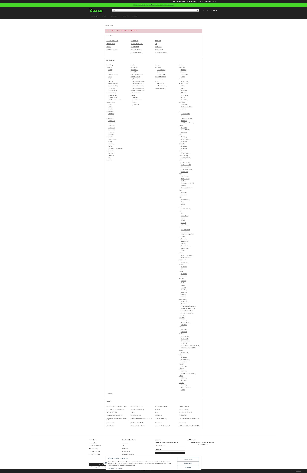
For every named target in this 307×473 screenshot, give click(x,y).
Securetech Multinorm (187, 188)
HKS (180, 211)
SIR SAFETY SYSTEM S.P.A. (138, 425)
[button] (203, 10)
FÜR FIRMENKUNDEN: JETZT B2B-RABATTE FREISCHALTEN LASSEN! (153, 5)
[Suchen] (197, 10)
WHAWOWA (184, 99)
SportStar (183, 294)
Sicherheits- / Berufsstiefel (138, 90)
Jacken (110, 106)
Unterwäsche (110, 150)
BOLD (182, 213)
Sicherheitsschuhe (135, 76)
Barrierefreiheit (134, 40)
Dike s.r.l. (157, 412)
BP (179, 111)
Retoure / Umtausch (211, 1)
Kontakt (201, 1)
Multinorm (111, 79)
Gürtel (110, 141)
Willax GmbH (158, 422)
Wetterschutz (184, 74)
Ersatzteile (135, 97)
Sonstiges (111, 134)
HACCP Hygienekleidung (114, 99)
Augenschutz (111, 123)
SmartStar (183, 290)
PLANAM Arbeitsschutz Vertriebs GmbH (189, 418)
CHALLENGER (184, 215)
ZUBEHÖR (183, 222)
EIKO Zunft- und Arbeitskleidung (115, 415)
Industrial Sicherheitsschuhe (188, 306)
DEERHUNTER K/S (112, 412)
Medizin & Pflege (112, 95)
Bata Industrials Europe (161, 406)
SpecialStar (184, 292)
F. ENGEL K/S (158, 415)
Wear (182, 201)
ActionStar (183, 280)
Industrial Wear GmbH (160, 418)
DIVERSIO (181, 382)
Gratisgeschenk (191, 1)
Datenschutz (119, 468)
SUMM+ (183, 97)
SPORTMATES (184, 95)
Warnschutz (111, 88)
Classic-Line (184, 239)
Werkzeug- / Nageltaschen (115, 148)
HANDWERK (184, 104)
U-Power (181, 368)
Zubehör (110, 109)
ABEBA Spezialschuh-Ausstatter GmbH (117, 406)
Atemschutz (111, 120)
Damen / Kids (184, 248)
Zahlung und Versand (136, 52)
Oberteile (110, 81)
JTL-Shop (298, 471)
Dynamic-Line (184, 241)
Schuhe (157, 81)
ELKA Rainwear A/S (136, 415)
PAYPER (181, 264)
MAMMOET (184, 90)
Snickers (181, 327)
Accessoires (184, 331)
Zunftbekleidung (112, 90)
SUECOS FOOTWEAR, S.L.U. (162, 425)
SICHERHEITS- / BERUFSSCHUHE (190, 345)
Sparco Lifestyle (161, 74)
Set (109, 157)
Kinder (110, 76)
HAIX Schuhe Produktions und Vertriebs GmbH (117, 419)
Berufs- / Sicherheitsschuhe (188, 373)
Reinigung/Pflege (137, 99)
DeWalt (133, 412)
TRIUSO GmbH (110, 425)
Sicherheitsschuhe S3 (138, 86)
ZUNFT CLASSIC (185, 162)
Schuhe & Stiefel (185, 130)
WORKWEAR (184, 343)
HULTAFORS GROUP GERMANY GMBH (189, 425)
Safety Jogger (182, 299)
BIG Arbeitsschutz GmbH (137, 409)
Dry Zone (183, 181)
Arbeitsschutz (110, 118)
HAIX (180, 197)
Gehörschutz (111, 125)
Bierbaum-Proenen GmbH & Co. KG (116, 409)
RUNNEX (181, 278)
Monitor (181, 252)
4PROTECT (182, 67)
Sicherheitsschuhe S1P (138, 81)
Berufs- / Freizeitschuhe (187, 255)
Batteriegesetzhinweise (161, 52)
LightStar (183, 287)
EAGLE (183, 86)
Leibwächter (182, 236)
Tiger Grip (181, 364)
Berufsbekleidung (111, 92)
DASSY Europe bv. (183, 409)
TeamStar (183, 297)
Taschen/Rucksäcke (160, 88)
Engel (180, 190)
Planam (181, 271)
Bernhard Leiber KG (184, 406)
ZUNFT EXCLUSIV (186, 167)
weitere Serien (184, 171)
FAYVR (182, 88)
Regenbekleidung (113, 86)
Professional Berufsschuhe (188, 308)
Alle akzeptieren (188, 459)
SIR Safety (181, 317)
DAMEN (183, 218)
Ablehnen (188, 467)
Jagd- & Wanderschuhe (137, 74)
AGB (156, 43)
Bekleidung (111, 113)
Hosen (110, 72)
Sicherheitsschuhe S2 (138, 83)
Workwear (109, 67)
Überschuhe (136, 104)
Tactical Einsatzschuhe (187, 310)
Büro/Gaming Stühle (160, 76)
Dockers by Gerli (183, 155)
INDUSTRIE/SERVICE (186, 106)
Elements (183, 185)
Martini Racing (160, 72)
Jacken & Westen (113, 74)
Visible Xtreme (185, 176)
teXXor (180, 354)
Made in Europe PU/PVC (187, 183)
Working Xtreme (185, 178)
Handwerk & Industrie (186, 118)
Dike (180, 150)
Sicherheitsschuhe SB (138, 88)
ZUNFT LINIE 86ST (186, 164)
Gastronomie (184, 116)
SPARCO (181, 334)
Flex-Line (183, 243)
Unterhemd (111, 153)
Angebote (109, 393)
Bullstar (181, 125)
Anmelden (170, 453)
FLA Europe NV (183, 415)
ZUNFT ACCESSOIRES (187, 169)
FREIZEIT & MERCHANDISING (188, 348)
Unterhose (111, 155)
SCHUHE (183, 109)
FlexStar (183, 283)
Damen (110, 69)
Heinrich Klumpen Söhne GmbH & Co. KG (141, 418)
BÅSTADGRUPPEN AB (136, 406)
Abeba (180, 79)
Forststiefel (134, 72)
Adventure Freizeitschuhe (187, 313)
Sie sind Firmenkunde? (178, 1)
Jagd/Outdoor (110, 111)
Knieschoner (111, 130)
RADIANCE (184, 92)
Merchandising (159, 79)
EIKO (180, 160)
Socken (110, 146)
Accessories (111, 116)
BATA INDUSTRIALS (184, 83)
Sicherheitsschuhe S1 (138, 79)
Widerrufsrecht (159, 49)
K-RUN (183, 220)
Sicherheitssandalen (136, 92)
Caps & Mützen (112, 139)
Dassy (180, 134)
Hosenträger (111, 143)
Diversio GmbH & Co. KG (185, 412)
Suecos (181, 350)
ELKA (180, 174)
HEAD (180, 206)
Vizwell (181, 375)
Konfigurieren (188, 463)
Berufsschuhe (134, 67)
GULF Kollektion (161, 69)
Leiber (180, 227)
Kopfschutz (111, 132)
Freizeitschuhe (134, 69)
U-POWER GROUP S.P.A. (137, 422)
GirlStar (183, 285)
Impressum (111, 468)
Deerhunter (182, 143)
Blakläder (157, 409)
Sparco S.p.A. (182, 422)
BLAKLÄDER (182, 102)
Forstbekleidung (111, 102)
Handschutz (111, 127)
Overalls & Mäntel (113, 83)
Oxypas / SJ (182, 259)
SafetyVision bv (111, 422)
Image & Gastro (112, 97)
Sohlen (134, 102)
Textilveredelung (135, 46)
